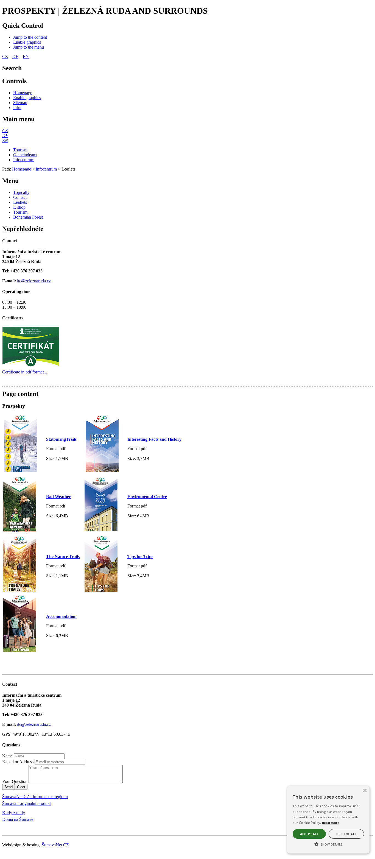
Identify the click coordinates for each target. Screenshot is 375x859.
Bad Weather (58, 496)
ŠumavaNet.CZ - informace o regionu (35, 796)
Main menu (18, 118)
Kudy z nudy (13, 812)
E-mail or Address (17, 761)
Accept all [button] (309, 834)
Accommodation (61, 616)
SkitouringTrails (61, 439)
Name (7, 756)
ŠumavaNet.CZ (55, 845)
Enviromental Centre (147, 496)
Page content (20, 393)
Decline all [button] (346, 834)
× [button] (365, 791)
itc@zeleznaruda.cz (34, 280)
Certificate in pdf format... (24, 372)
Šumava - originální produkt (26, 803)
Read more (331, 823)
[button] (328, 843)
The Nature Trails (63, 556)
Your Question (14, 781)
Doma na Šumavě (17, 819)
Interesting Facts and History (154, 439)
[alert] (328, 820)
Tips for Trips (140, 556)
